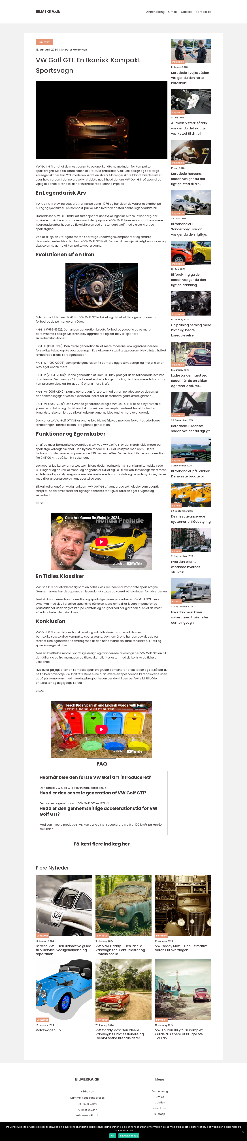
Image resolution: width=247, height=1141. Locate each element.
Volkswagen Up (48, 1030)
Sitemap (159, 1114)
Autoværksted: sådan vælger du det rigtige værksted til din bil (189, 128)
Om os (172, 12)
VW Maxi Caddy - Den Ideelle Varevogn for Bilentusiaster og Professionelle (120, 950)
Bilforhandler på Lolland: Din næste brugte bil (190, 474)
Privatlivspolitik (129, 1135)
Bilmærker (44, 42)
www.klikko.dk (90, 1115)
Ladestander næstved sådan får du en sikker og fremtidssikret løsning (189, 380)
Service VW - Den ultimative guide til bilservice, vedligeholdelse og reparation (63, 950)
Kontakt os (203, 12)
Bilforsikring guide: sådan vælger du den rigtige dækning (188, 279)
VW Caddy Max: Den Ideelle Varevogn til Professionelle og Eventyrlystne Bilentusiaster (119, 1034)
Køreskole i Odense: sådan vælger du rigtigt (190, 428)
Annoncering (155, 12)
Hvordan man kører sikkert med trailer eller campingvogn (189, 617)
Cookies (186, 12)
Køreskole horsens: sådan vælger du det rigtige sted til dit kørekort (188, 178)
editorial (176, 505)
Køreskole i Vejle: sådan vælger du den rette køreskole (190, 77)
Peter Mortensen (76, 49)
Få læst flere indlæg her (102, 844)
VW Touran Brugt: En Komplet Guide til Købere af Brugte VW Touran (179, 1034)
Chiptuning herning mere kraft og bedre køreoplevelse (191, 330)
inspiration (178, 61)
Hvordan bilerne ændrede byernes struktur (185, 566)
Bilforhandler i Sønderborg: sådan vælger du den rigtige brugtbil (188, 229)
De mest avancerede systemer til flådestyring (191, 519)
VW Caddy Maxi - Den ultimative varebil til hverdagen (181, 948)
